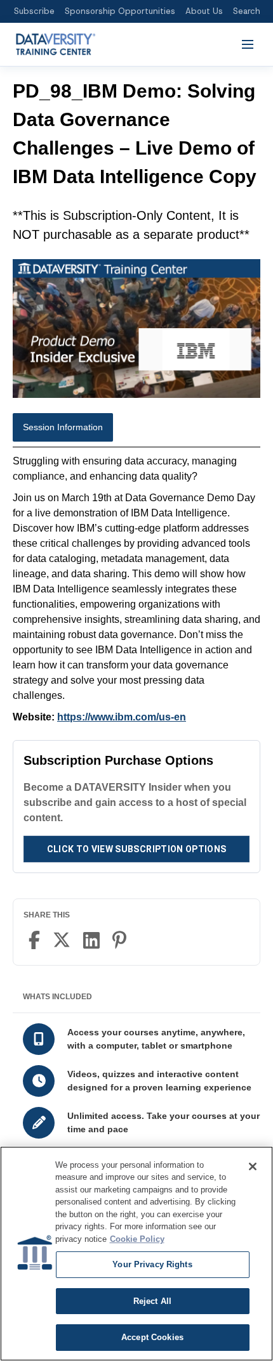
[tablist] (136, 430)
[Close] (253, 1166)
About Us (204, 11)
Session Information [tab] (63, 427)
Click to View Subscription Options (137, 849)
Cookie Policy (137, 1239)
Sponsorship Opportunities (120, 11)
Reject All (152, 1301)
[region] (136, 1253)
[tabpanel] (136, 589)
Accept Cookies (152, 1337)
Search (246, 11)
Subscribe (34, 11)
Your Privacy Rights (152, 1264)
